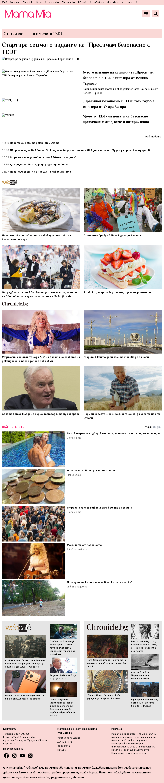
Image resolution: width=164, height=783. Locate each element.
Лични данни (64, 741)
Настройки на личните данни (128, 753)
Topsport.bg (68, 2)
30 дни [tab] (157, 427)
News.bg (41, 2)
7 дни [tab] (148, 427)
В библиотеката (77, 549)
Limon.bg (132, 2)
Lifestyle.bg (84, 2)
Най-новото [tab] (153, 136)
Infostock (99, 2)
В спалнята (74, 437)
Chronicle (28, 2)
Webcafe (15, 2)
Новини (61, 749)
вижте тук (142, 749)
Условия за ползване (68, 737)
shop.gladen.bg (115, 2)
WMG (4, 2)
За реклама (63, 745)
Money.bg (54, 2)
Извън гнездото (77, 586)
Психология (74, 475)
